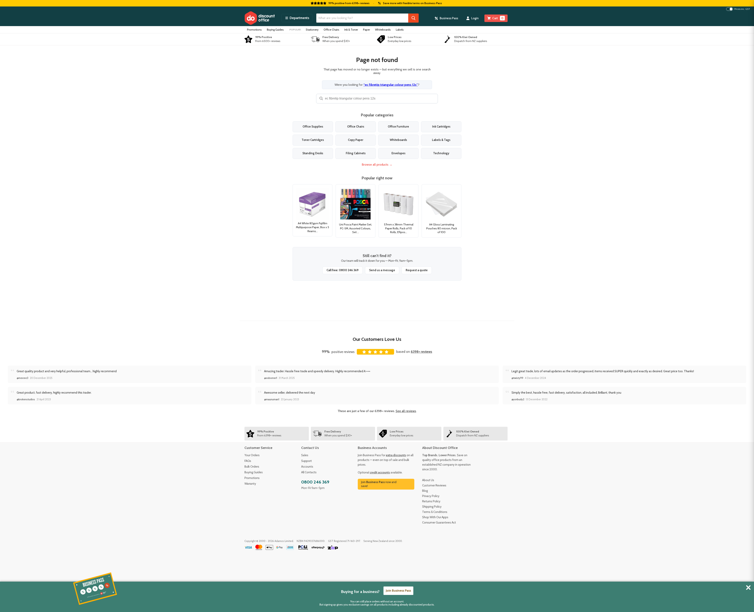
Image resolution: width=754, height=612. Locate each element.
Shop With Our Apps (435, 517)
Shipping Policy (432, 506)
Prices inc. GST (742, 9)
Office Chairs (331, 29)
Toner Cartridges (313, 140)
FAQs (247, 461)
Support (306, 461)
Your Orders (252, 455)
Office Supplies (313, 126)
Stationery (312, 29)
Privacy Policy (430, 496)
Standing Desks (312, 153)
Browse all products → (377, 164)
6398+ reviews (421, 352)
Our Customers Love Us (377, 339)
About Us (428, 480)
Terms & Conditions (434, 512)
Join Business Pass (398, 590)
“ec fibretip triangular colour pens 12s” (390, 85)
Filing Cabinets (356, 153)
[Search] (413, 18)
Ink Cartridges (441, 126)
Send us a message (382, 270)
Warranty (250, 483)
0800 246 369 (315, 482)
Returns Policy (431, 501)
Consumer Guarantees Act (439, 522)
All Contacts (309, 472)
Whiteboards (383, 29)
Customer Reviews (434, 485)
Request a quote (417, 270)
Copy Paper (355, 140)
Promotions (254, 29)
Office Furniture (398, 126)
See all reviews (406, 411)
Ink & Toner (351, 29)
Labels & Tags (441, 140)
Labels (400, 29)
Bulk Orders (251, 466)
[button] (297, 18)
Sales (304, 455)
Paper (366, 29)
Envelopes (398, 153)
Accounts (307, 466)
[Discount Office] (259, 18)
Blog (425, 491)
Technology (441, 153)
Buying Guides (275, 29)
